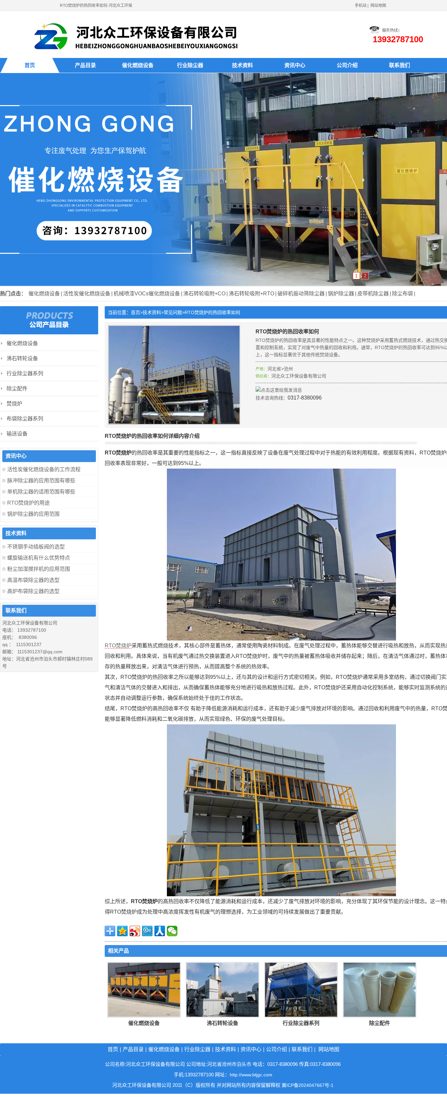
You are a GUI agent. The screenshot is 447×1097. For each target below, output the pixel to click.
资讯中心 (294, 65)
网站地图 (378, 5)
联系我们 (399, 65)
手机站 (361, 5)
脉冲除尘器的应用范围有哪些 (41, 480)
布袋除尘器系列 (25, 418)
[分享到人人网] (159, 931)
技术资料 (242, 65)
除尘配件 (379, 1023)
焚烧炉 (14, 403)
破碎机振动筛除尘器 (301, 293)
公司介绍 (347, 65)
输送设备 (17, 434)
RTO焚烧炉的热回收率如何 (212, 312)
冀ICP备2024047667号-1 (307, 1085)
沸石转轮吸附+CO (204, 293)
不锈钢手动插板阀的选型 (36, 546)
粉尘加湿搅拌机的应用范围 (38, 569)
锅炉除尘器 (341, 293)
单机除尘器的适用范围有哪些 (41, 491)
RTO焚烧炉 (118, 645)
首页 (30, 65)
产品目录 (85, 65)
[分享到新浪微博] (135, 931)
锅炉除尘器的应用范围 (33, 514)
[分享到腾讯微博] (147, 931)
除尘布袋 (402, 293)
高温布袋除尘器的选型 (33, 580)
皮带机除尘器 (373, 293)
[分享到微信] (172, 931)
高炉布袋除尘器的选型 (33, 591)
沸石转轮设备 (222, 1023)
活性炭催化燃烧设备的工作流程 (43, 469)
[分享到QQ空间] (122, 931)
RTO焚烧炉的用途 (28, 503)
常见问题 (173, 312)
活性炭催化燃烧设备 (86, 293)
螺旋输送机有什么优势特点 (38, 558)
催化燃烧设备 (137, 65)
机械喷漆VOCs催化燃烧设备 (147, 293)
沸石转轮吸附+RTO (251, 293)
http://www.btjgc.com (251, 1074)
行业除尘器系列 (301, 1023)
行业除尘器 (190, 65)
